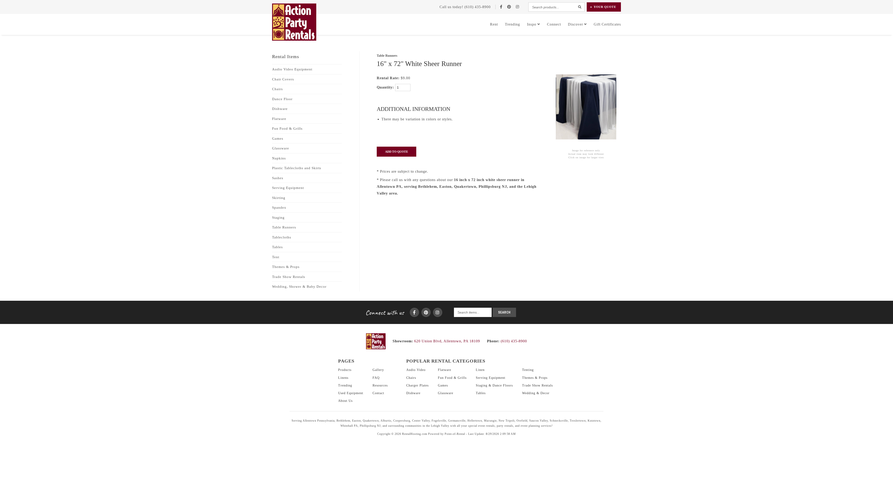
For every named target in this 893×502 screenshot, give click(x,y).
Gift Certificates (607, 24)
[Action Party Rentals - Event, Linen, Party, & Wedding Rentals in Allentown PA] (294, 39)
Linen (480, 370)
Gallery (378, 370)
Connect (554, 24)
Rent (494, 24)
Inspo (532, 24)
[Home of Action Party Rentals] (375, 348)
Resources (380, 385)
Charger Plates (417, 385)
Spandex (279, 207)
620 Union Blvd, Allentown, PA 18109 (447, 341)
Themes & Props (286, 267)
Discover (576, 24)
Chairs (277, 89)
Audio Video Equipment (292, 69)
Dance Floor (282, 99)
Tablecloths (281, 237)
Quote (605, 7)
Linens (343, 378)
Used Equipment (350, 393)
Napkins (279, 158)
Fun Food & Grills (287, 128)
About (345, 401)
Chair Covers (283, 79)
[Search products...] (579, 7)
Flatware (279, 119)
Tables (277, 247)
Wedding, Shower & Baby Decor (299, 286)
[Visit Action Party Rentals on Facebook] (501, 7)
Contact (378, 393)
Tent (275, 257)
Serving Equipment (288, 188)
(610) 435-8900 (507, 341)
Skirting (278, 198)
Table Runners (284, 227)
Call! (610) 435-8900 (465, 7)
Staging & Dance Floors (494, 385)
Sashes (277, 178)
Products (344, 370)
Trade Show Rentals (288, 277)
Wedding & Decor (536, 393)
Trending (512, 24)
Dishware (280, 109)
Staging (278, 217)
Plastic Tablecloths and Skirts (296, 168)
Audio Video (416, 370)
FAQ (376, 378)
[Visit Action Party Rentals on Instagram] (517, 7)
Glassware (280, 148)
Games (277, 138)
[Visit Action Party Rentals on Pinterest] (509, 7)
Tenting (528, 370)
